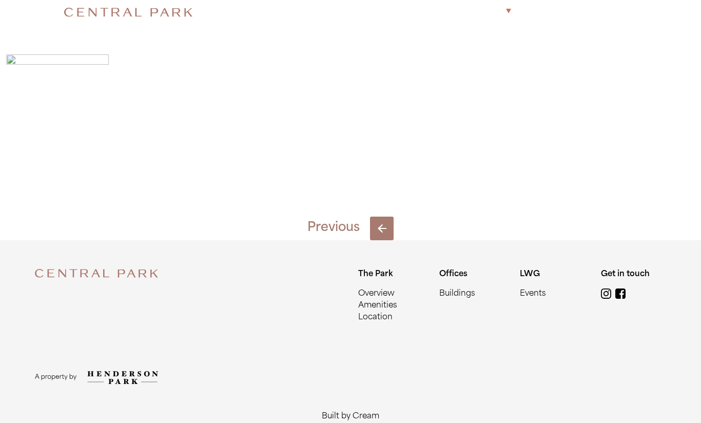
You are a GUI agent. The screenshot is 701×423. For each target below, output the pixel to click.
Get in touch (608, 12)
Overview (376, 294)
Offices (533, 12)
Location (375, 317)
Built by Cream (350, 416)
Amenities (377, 306)
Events (533, 294)
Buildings (457, 294)
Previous (333, 228)
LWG (565, 12)
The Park (484, 12)
